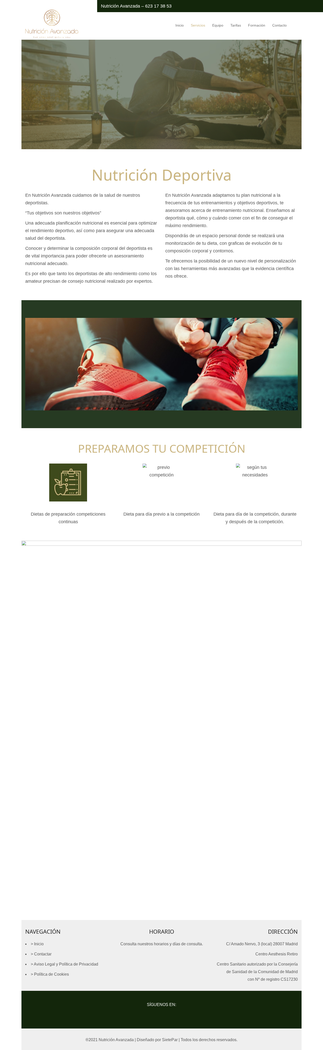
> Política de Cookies (50, 974)
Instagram (161, 1014)
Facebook (148, 1014)
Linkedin (174, 1014)
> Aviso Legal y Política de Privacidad (64, 964)
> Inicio (37, 944)
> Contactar (41, 954)
